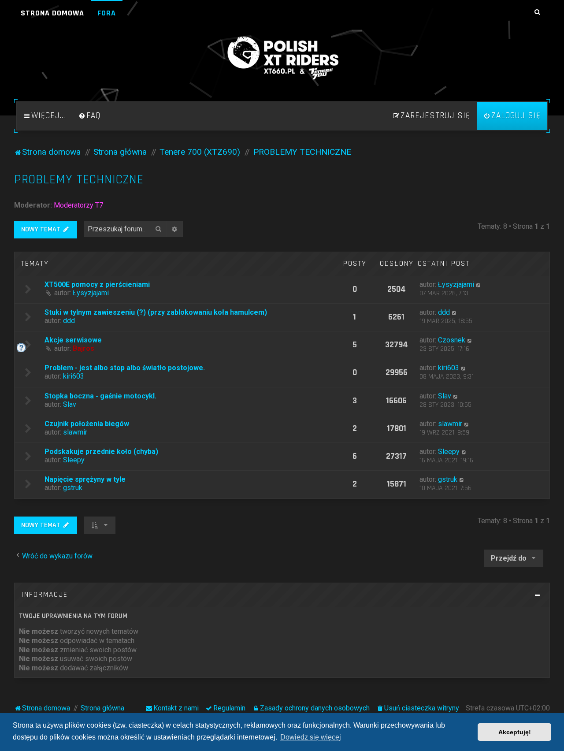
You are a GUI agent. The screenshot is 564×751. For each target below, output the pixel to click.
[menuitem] (89, 116)
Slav (69, 404)
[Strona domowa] (282, 58)
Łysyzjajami (91, 293)
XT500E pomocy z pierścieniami (97, 284)
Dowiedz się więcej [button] (310, 737)
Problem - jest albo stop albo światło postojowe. (125, 368)
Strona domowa (52, 13)
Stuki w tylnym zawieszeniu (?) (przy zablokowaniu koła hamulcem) (156, 312)
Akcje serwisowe (73, 340)
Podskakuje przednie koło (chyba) (101, 451)
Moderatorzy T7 (78, 205)
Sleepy (74, 460)
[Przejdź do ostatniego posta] (479, 284)
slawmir (75, 432)
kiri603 (73, 376)
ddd (69, 320)
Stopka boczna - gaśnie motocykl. (100, 396)
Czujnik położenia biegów (87, 424)
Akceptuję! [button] (514, 732)
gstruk (72, 487)
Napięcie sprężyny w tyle (85, 479)
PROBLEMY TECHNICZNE (79, 179)
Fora (106, 13)
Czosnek (451, 340)
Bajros (83, 348)
